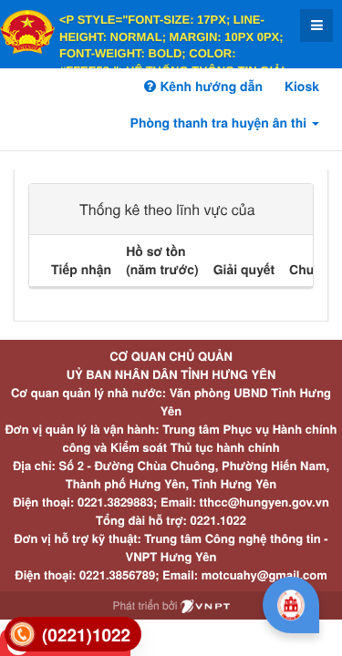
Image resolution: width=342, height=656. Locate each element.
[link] (73, 634)
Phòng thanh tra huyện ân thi (220, 123)
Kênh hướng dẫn (209, 86)
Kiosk (302, 86)
